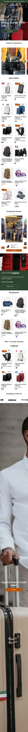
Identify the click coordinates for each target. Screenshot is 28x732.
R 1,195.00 (3, 98)
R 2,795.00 (3, 140)
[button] (23, 5)
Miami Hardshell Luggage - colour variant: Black (6, 100)
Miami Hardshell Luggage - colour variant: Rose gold (4, 100)
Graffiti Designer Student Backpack (7, 182)
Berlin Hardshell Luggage (6, 203)
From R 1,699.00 (18, 387)
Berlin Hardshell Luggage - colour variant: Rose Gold (1, 206)
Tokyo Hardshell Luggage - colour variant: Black (3, 121)
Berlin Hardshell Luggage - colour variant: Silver (3, 206)
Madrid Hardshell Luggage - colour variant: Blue (3, 142)
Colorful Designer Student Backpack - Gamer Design (7, 160)
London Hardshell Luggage (20, 138)
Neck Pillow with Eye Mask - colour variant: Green (18, 206)
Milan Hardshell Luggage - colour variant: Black (15, 163)
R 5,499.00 (17, 161)
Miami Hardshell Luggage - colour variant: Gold (3, 100)
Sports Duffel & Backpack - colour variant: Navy (1, 314)
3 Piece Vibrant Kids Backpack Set (21, 182)
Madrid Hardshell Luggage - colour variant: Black (1, 142)
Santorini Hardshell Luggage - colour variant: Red (15, 388)
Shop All (14, 589)
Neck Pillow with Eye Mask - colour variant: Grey (15, 206)
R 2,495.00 (3, 119)
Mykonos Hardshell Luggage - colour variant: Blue (15, 121)
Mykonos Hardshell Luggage (20, 117)
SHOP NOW (10, 31)
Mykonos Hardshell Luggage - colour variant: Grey (16, 121)
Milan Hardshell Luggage (19, 159)
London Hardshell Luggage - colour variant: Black (15, 142)
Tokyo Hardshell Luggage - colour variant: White (1, 121)
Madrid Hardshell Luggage (6, 138)
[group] (14, 1)
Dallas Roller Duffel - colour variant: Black (15, 99)
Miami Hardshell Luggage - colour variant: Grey (1, 100)
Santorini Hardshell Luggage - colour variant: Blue (16, 388)
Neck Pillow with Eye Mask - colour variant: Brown (16, 206)
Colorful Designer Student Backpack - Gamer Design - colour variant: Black (1, 164)
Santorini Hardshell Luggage (20, 385)
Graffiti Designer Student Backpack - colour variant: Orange (1, 185)
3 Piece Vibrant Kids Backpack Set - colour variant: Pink (15, 185)
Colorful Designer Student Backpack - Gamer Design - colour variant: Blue (3, 164)
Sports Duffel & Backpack (6, 311)
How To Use (10, 286)
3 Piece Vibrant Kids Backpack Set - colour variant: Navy (16, 185)
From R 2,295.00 (18, 119)
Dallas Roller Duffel (20, 95)
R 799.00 (17, 335)
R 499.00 (17, 314)
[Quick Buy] (11, 92)
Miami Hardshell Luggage (6, 96)
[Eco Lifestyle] (14, 5)
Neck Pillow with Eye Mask (21, 203)
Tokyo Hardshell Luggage (6, 117)
